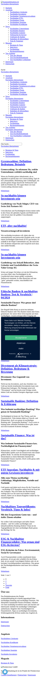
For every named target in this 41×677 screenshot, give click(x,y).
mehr (21, 348)
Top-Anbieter (10, 127)
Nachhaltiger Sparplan (9, 650)
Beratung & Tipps (7, 663)
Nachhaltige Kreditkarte (9, 642)
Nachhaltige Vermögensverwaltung (13, 646)
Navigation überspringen (10, 4)
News (7, 96)
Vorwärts (8, 585)
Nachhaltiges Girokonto (9, 639)
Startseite (8, 76)
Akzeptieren (21, 337)
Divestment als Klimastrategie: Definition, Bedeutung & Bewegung (19, 368)
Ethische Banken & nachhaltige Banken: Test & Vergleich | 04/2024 (19, 294)
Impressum (9, 138)
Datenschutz (9, 140)
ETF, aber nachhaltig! (14, 225)
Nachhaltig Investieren (9, 654)
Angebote (9, 78)
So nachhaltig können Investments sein (13, 197)
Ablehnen (21, 343)
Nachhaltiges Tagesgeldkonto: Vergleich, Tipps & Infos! (18, 508)
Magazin (8, 115)
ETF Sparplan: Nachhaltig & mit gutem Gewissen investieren (20, 471)
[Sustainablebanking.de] (10, 2)
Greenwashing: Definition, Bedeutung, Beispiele (16, 163)
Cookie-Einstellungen (9, 675)
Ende (7, 587)
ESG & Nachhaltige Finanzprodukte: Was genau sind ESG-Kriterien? (20, 541)
